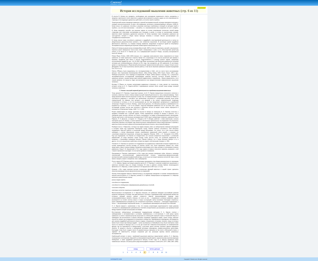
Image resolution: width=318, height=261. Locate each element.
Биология (201, 8)
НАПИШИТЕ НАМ (116, 259)
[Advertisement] (194, 40)
